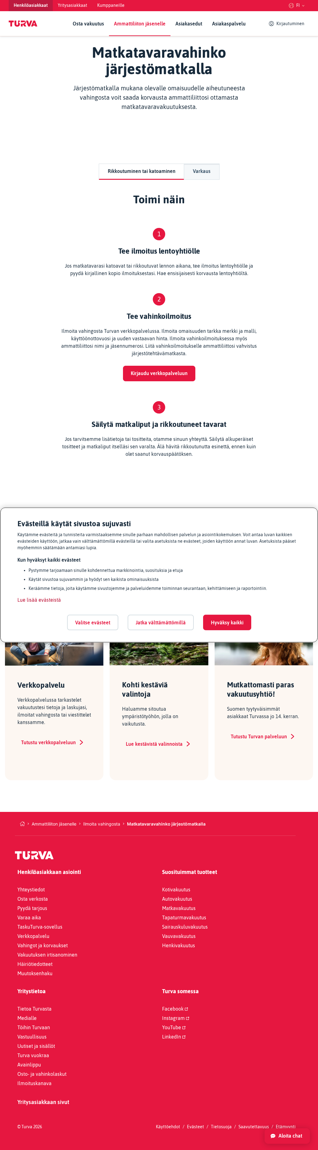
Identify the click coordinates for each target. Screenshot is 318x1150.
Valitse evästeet (92, 622)
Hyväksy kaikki (227, 622)
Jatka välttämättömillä (161, 622)
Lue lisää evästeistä (39, 600)
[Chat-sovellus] (287, 1136)
